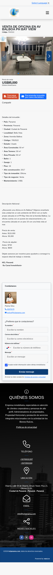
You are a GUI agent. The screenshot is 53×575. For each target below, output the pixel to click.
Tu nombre (9, 325)
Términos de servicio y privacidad (35, 377)
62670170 (10, 309)
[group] (26, 56)
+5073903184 (26, 463)
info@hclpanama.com (26, 514)
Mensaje (8, 352)
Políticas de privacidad (26, 427)
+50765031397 (26, 459)
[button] (18, 73)
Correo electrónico (12, 334)
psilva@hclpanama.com (16, 313)
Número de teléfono (12, 343)
